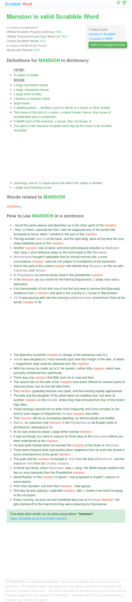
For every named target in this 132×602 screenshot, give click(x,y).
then (18, 229)
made (44, 368)
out (51, 368)
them (66, 386)
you (39, 436)
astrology (21, 183)
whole (69, 107)
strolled (55, 234)
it (44, 256)
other (96, 107)
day (72, 126)
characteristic (28, 288)
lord (40, 112)
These (18, 409)
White (93, 468)
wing (85, 238)
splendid (56, 490)
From (17, 486)
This (16, 418)
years (117, 382)
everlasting (54, 418)
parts (91, 225)
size (34, 116)
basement (109, 261)
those (21, 468)
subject (67, 261)
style (110, 422)
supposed (79, 229)
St (39, 302)
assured (41, 229)
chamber (33, 486)
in (29, 126)
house (44, 85)
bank (79, 252)
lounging (117, 490)
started (25, 504)
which (70, 183)
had (63, 229)
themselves (99, 504)
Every (17, 499)
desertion (60, 225)
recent (120, 400)
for (56, 279)
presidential (82, 275)
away (54, 252)
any (88, 229)
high (16, 404)
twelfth (20, 121)
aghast (85, 486)
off (32, 504)
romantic (61, 359)
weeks (26, 481)
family (105, 229)
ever (54, 499)
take (59, 386)
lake (108, 359)
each (65, 126)
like (16, 472)
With (17, 368)
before (112, 436)
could (43, 363)
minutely (105, 409)
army (26, 472)
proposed (82, 477)
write (59, 409)
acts (76, 288)
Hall (16, 252)
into (62, 183)
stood (45, 431)
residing (85, 395)
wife (22, 395)
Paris (113, 297)
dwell (21, 75)
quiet (67, 391)
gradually (38, 391)
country (76, 293)
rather (81, 368)
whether (46, 107)
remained (20, 234)
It (14, 288)
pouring (33, 297)
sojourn (59, 436)
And (16, 266)
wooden (30, 238)
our (42, 279)
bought (59, 459)
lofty (89, 368)
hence (86, 112)
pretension (49, 116)
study (99, 279)
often (95, 413)
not (69, 229)
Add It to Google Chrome (108, 45)
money (30, 368)
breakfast (64, 499)
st (76, 121)
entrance (35, 431)
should (75, 256)
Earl (91, 459)
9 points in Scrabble (102, 34)
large (19, 85)
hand (51, 248)
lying (24, 252)
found (19, 225)
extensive (35, 422)
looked (112, 468)
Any (95, 112)
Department (83, 279)
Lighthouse (54, 373)
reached (60, 445)
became (51, 391)
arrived (97, 297)
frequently (77, 409)
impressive (31, 85)
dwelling (22, 107)
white (64, 431)
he (68, 256)
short (33, 252)
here (95, 395)
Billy (56, 377)
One (16, 490)
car (115, 266)
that (55, 229)
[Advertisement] (69, 157)
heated (37, 445)
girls (16, 504)
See (70, 121)
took (63, 377)
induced (40, 409)
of (33, 94)
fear (103, 400)
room (107, 279)
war (27, 468)
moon (89, 126)
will (53, 386)
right (78, 238)
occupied (55, 126)
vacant (24, 382)
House (83, 121)
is (90, 183)
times (35, 468)
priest (63, 395)
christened (33, 373)
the (34, 112)
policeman (88, 354)
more (103, 256)
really (17, 243)
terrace (21, 98)
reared (69, 368)
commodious (22, 261)
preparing (79, 504)
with (120, 266)
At (15, 431)
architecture (22, 427)
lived (62, 275)
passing (42, 490)
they (71, 400)
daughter (43, 395)
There (18, 377)
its (98, 126)
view (36, 363)
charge (67, 354)
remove (85, 256)
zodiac (84, 183)
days (80, 436)
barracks (37, 472)
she (69, 266)
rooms (49, 279)
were (93, 238)
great (54, 454)
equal (46, 183)
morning (28, 499)
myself (97, 477)
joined (117, 450)
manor (54, 112)
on (60, 252)
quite (28, 445)
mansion (36, 98)
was (83, 288)
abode (94, 418)
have (76, 382)
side (48, 382)
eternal (84, 418)
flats (38, 94)
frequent (50, 413)
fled (77, 486)
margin (91, 359)
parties (60, 450)
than (47, 472)
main (24, 431)
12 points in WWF (101, 38)
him (44, 288)
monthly (106, 126)
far (97, 450)
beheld (77, 266)
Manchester (109, 293)
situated (95, 248)
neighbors (81, 450)
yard (31, 266)
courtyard (28, 495)
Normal (69, 279)
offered (92, 382)
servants (104, 490)
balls (45, 450)
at (28, 234)
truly (51, 359)
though (31, 436)
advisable (52, 256)
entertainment (31, 454)
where (63, 400)
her (50, 229)
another (19, 400)
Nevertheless (23, 477)
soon (27, 413)
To (15, 75)
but (38, 386)
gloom (62, 477)
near (41, 248)
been (83, 382)
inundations (84, 261)
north (71, 252)
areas (55, 183)
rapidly (100, 391)
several (108, 382)
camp (78, 468)
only (121, 238)
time (109, 238)
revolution (20, 130)
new (46, 422)
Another (19, 248)
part (57, 107)
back (58, 238)
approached (114, 391)
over (81, 499)
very (60, 391)
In (15, 275)
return (30, 229)
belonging (38, 427)
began (35, 413)
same (33, 225)
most (66, 248)
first (70, 288)
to (27, 75)
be (50, 363)
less (88, 413)
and (26, 187)
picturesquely (79, 248)
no (42, 386)
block (27, 94)
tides (23, 404)
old (93, 422)
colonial (74, 431)
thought (38, 256)
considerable (22, 116)
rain (48, 297)
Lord (72, 297)
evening (62, 297)
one (31, 183)
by (77, 126)
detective (26, 354)
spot (71, 359)
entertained (29, 440)
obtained (58, 363)
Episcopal (113, 288)
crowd (90, 490)
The (16, 112)
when (44, 234)
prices (30, 386)
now (78, 377)
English (101, 422)
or (28, 98)
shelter (105, 107)
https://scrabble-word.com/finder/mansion (38, 518)
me (69, 377)
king (85, 266)
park (59, 293)
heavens (47, 121)
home (34, 234)
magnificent (24, 363)
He (16, 445)
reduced (19, 386)
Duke (97, 445)
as (69, 225)
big (22, 238)
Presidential (64, 472)
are (37, 279)
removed (87, 400)
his (47, 275)
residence (20, 293)
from (31, 293)
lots (32, 382)
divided (97, 183)
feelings (28, 409)
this (66, 234)
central (48, 266)
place (32, 107)
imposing (36, 187)
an (44, 418)
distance (44, 252)
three (72, 436)
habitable (28, 243)
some (17, 454)
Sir (43, 463)
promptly (19, 373)
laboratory (20, 284)
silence (42, 225)
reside (34, 75)
